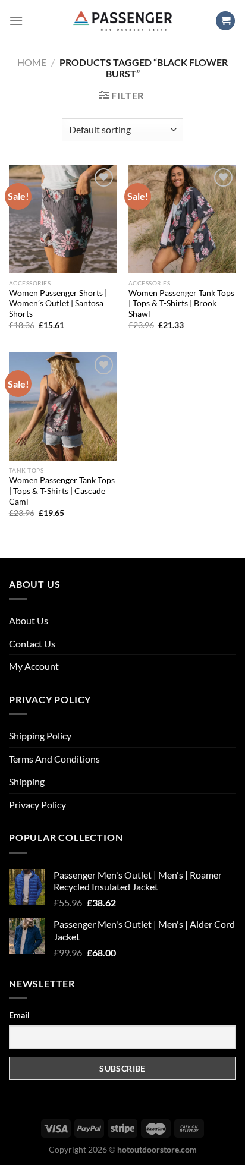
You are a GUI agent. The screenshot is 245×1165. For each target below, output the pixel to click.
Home (31, 62)
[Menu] (16, 20)
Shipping (27, 781)
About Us (28, 620)
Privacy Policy (37, 804)
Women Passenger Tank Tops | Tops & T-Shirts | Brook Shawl (181, 303)
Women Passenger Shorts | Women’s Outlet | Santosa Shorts (58, 303)
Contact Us (32, 643)
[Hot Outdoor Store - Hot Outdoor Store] (122, 20)
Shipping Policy (40, 735)
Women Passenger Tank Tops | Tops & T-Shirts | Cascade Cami (62, 491)
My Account (34, 666)
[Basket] (225, 21)
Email (19, 1015)
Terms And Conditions (54, 758)
